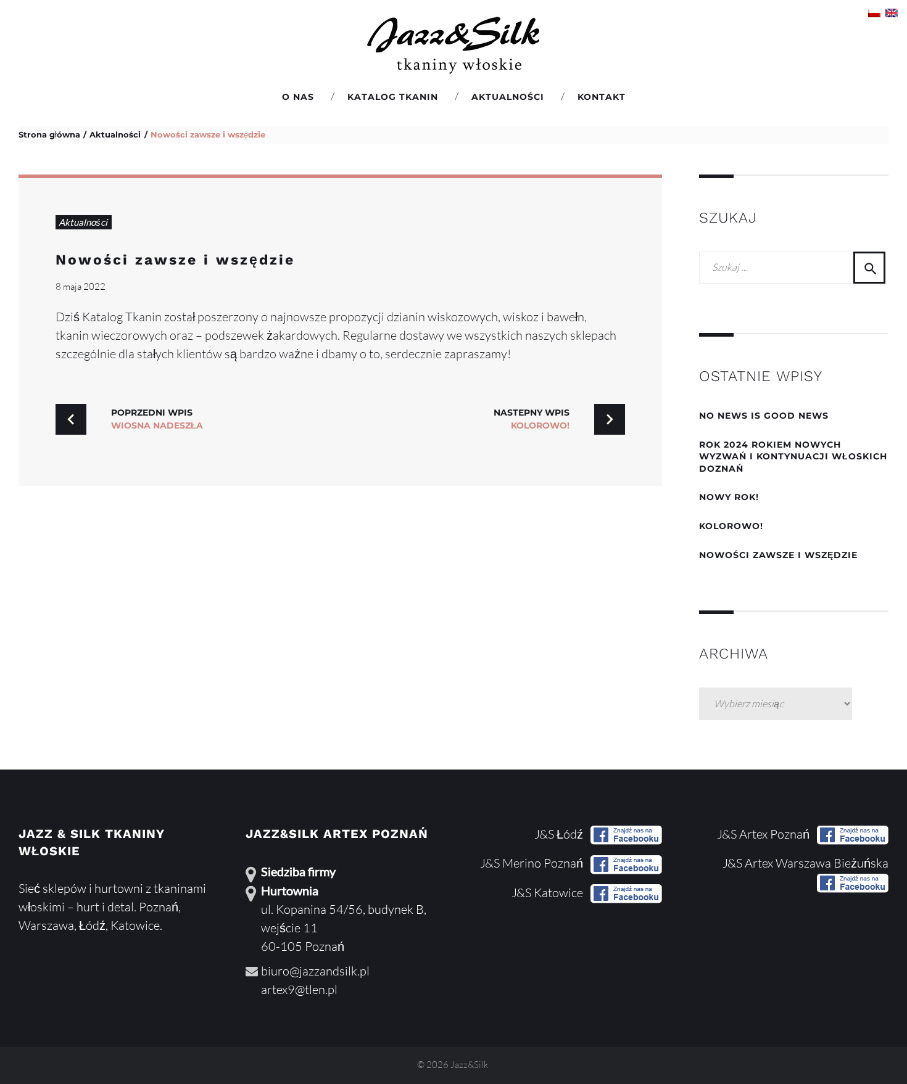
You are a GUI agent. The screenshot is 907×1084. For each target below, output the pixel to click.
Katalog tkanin (392, 96)
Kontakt (602, 96)
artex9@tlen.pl (299, 989)
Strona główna (49, 134)
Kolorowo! (731, 526)
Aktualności (507, 96)
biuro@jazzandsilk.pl (315, 971)
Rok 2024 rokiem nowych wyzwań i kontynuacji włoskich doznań (793, 456)
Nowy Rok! (729, 497)
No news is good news (764, 415)
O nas (298, 96)
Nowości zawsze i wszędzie (175, 260)
